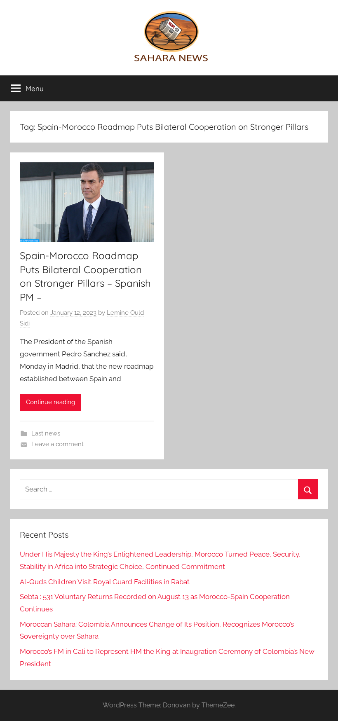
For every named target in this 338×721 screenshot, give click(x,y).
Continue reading (50, 402)
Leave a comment (57, 444)
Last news (45, 433)
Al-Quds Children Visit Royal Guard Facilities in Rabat (105, 582)
